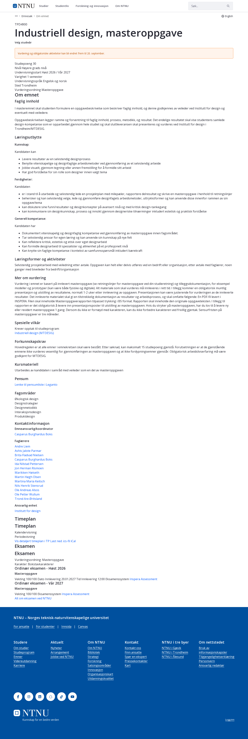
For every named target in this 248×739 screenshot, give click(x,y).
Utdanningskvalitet (101, 678)
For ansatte (21, 626)
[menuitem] (45, 6)
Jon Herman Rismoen (29, 468)
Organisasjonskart (100, 674)
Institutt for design (27, 511)
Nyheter (56, 648)
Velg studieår (23, 42)
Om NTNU (95, 648)
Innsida (66, 626)
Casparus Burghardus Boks (33, 434)
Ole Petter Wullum (27, 494)
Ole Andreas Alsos (27, 490)
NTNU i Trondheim (175, 652)
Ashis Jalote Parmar (28, 451)
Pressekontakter (136, 661)
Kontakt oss (133, 648)
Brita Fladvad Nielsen (29, 455)
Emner (18, 657)
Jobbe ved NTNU (62, 657)
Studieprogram (24, 652)
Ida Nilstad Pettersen (29, 464)
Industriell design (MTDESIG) (34, 333)
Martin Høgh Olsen (28, 477)
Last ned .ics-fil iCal (63, 541)
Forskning (94, 661)
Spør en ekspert (136, 657)
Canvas (83, 626)
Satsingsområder (99, 665)
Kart (128, 665)
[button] (16, 16)
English (229, 16)
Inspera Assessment (143, 579)
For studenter (45, 626)
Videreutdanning (25, 661)
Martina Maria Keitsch (30, 481)
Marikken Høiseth (27, 473)
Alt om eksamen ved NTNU (33, 598)
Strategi (93, 657)
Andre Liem (22, 446)
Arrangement (60, 652)
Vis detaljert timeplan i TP (32, 541)
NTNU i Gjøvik (171, 648)
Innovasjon (95, 670)
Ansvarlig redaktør (211, 665)
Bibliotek (94, 652)
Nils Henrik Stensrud (29, 486)
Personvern (207, 661)
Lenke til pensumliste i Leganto (36, 385)
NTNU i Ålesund (173, 657)
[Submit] (229, 6)
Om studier (21, 648)
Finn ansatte (133, 652)
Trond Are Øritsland (28, 499)
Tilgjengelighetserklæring (216, 657)
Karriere (19, 665)
